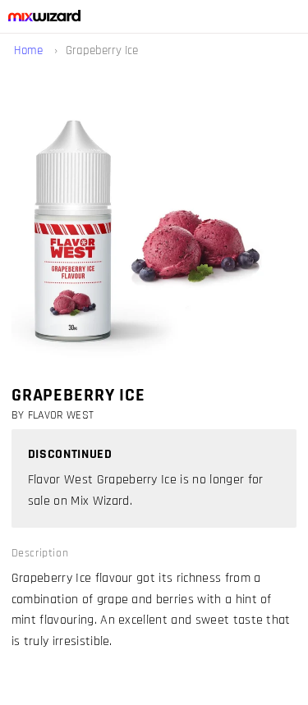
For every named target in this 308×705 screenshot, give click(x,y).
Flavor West (61, 415)
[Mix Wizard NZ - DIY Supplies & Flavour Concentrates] (40, 17)
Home (30, 50)
